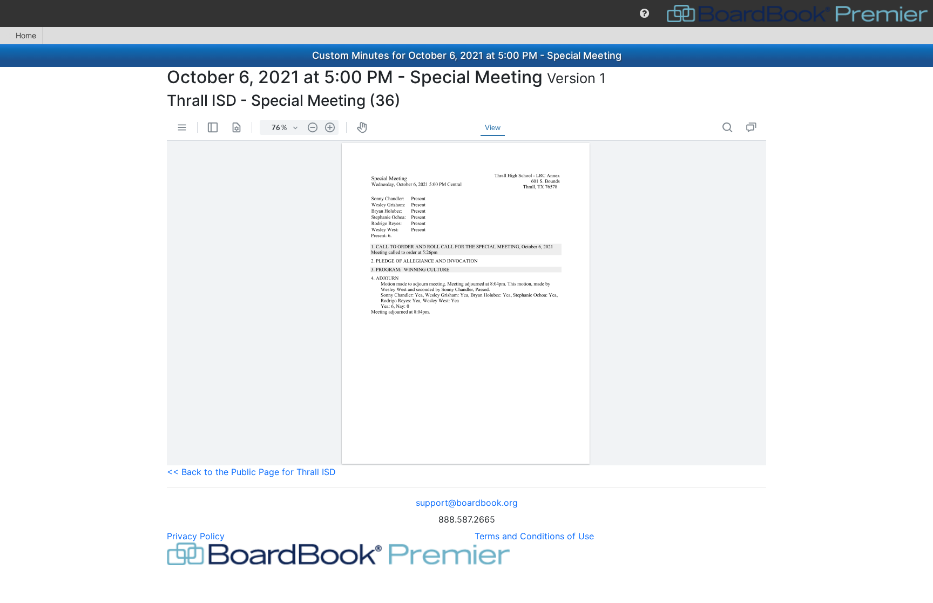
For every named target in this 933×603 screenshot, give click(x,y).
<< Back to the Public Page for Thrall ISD (251, 471)
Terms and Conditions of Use (534, 536)
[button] (644, 13)
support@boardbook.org (467, 502)
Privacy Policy (196, 536)
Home (26, 35)
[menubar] (466, 13)
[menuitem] (644, 13)
